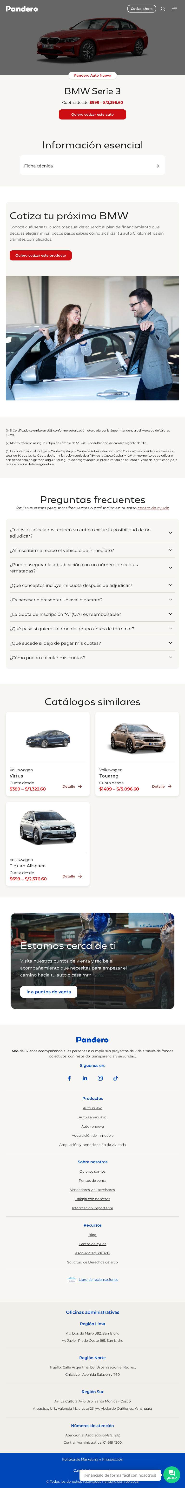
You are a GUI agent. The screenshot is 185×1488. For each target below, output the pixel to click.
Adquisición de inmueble (92, 1135)
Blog (92, 1235)
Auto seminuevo (92, 1117)
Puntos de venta (92, 1180)
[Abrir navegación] (174, 8)
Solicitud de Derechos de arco (92, 1262)
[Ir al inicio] (22, 8)
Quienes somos (92, 1171)
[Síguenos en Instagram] (100, 1078)
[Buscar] (163, 8)
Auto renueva (92, 1126)
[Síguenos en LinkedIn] (85, 1078)
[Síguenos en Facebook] (69, 1078)
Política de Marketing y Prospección (92, 1459)
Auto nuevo (92, 1108)
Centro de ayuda (92, 1244)
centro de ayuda (153, 508)
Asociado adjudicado (92, 1253)
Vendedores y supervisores (92, 1190)
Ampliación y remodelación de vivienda (92, 1145)
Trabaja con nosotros (92, 1199)
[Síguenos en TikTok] (115, 1078)
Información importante (92, 1208)
